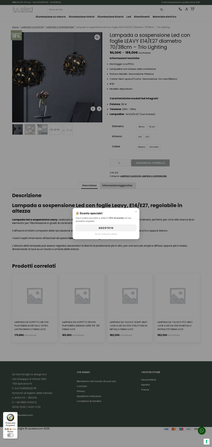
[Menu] (16, 414)
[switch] (10, 435)
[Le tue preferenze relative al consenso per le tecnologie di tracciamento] (207, 442)
